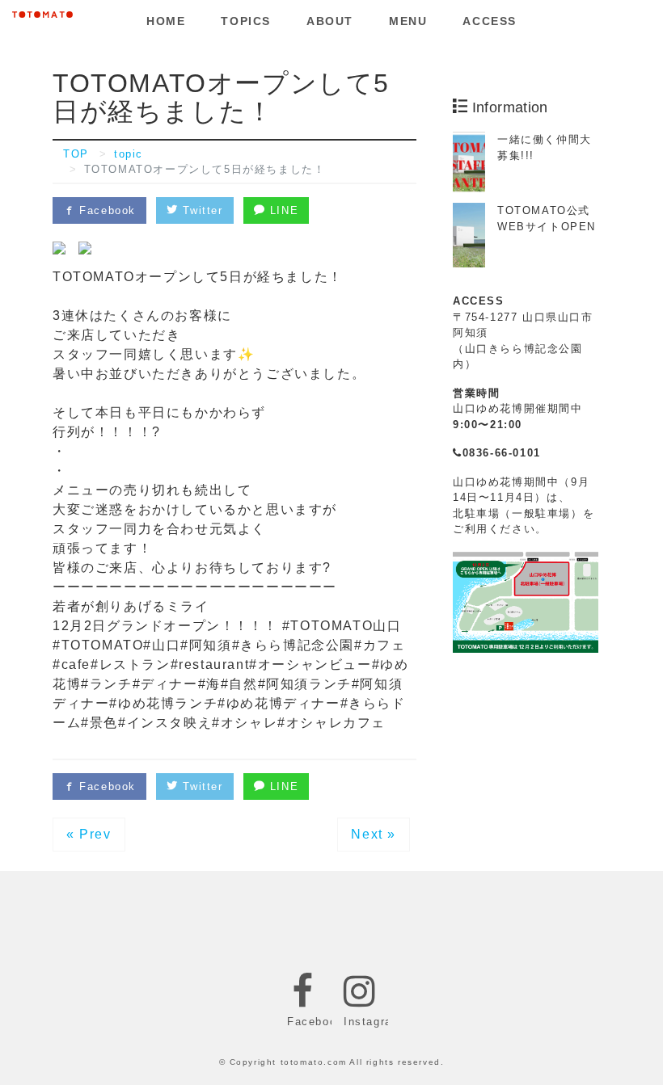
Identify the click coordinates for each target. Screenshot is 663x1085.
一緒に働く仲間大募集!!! (544, 147)
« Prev (89, 834)
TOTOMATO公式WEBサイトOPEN (546, 218)
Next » (373, 834)
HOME (165, 21)
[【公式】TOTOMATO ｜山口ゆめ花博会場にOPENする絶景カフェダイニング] (42, 12)
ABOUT (329, 21)
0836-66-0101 (501, 453)
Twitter (201, 210)
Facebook (105, 210)
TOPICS (246, 21)
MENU (408, 21)
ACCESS (489, 21)
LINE (281, 210)
